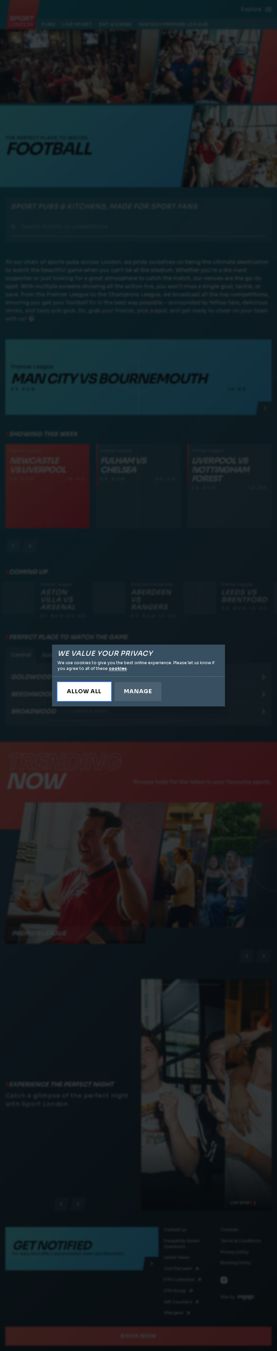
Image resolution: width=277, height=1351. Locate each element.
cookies (118, 668)
